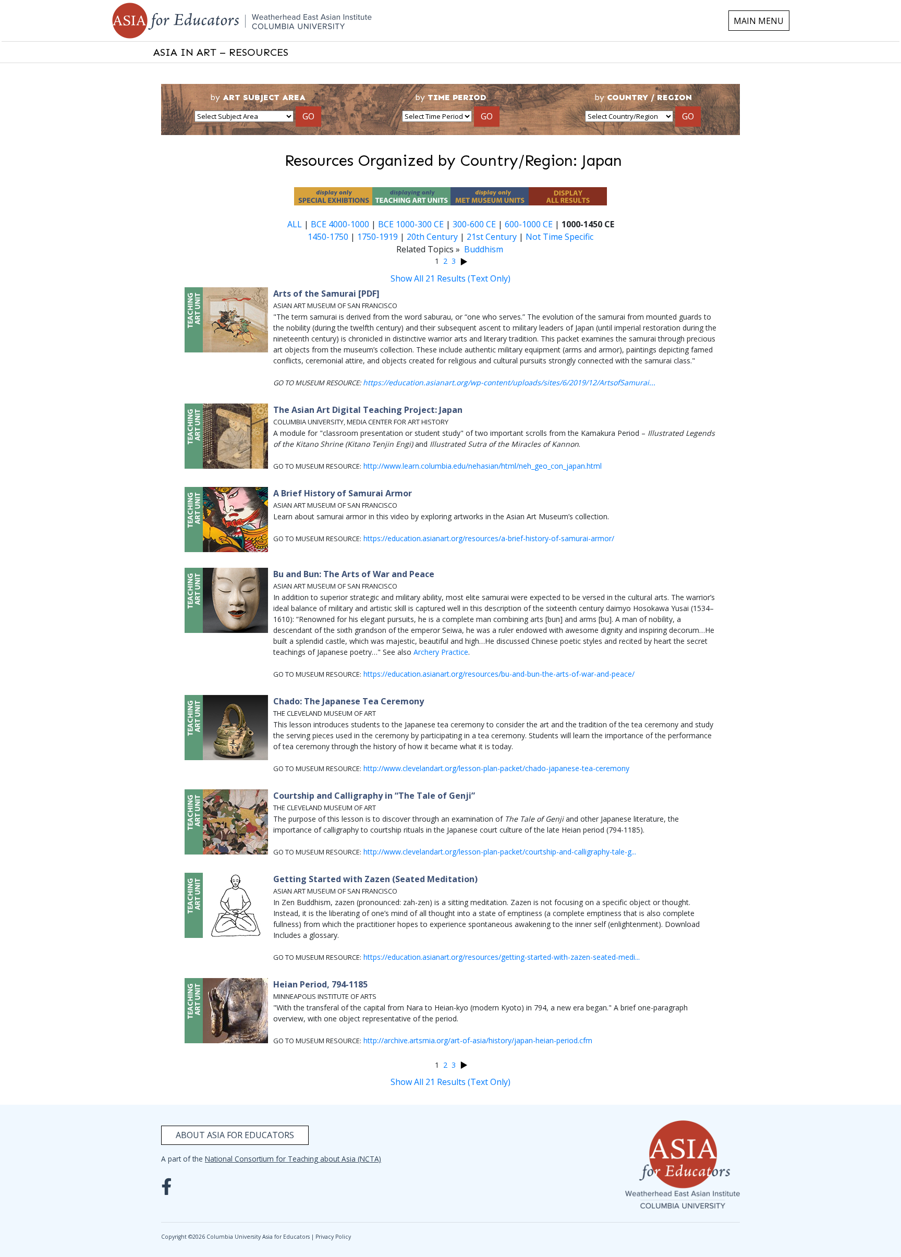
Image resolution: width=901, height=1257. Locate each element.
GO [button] (308, 116)
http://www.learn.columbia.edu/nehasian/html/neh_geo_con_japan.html (482, 466)
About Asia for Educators (235, 1135)
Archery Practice (440, 652)
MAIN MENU (759, 21)
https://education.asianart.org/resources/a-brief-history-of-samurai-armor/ (488, 538)
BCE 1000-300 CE (411, 224)
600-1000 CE (529, 224)
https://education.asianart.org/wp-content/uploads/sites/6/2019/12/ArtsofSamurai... (509, 382)
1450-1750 (328, 236)
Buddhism (483, 249)
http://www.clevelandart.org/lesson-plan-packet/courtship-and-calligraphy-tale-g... (499, 852)
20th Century (432, 236)
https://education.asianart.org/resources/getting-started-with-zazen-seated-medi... (501, 957)
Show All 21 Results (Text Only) (450, 278)
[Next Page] (463, 261)
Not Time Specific (559, 236)
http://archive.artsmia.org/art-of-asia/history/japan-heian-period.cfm (477, 1040)
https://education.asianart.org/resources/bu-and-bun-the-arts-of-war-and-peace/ (499, 674)
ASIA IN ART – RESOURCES (220, 52)
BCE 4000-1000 (340, 224)
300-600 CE (474, 224)
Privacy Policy (333, 1236)
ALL (294, 224)
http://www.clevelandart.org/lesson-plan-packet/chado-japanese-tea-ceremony (496, 768)
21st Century (492, 236)
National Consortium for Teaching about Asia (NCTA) (293, 1159)
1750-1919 (377, 236)
